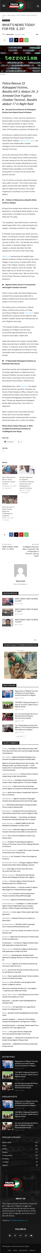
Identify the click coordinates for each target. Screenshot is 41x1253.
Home (4, 15)
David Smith (6, 1044)
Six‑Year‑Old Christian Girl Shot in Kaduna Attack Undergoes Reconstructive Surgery (26, 716)
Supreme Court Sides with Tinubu (15, 991)
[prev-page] (3, 630)
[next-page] (7, 630)
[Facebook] (11, 40)
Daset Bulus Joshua (8, 1025)
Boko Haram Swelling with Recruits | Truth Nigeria (19, 988)
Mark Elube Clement (9, 887)
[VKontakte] (31, 1236)
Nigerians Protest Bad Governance (22, 900)
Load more (19, 736)
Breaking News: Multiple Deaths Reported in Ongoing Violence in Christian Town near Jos (20, 957)
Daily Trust (6, 256)
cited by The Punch (27, 141)
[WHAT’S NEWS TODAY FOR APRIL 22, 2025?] (7, 601)
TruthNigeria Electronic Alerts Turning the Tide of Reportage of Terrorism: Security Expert (31, 551)
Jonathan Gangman (8, 1019)
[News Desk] (3, 34)
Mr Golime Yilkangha (9, 817)
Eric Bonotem (6, 943)
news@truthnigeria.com (19, 1220)
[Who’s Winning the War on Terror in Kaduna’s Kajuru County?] (9, 469)
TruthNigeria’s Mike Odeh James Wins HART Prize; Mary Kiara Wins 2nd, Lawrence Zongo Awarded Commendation (20, 751)
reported (24, 386)
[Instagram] (26, 1236)
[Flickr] (20, 1236)
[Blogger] (10, 1236)
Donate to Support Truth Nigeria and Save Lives (20, 645)
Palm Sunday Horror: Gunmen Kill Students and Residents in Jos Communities (19, 768)
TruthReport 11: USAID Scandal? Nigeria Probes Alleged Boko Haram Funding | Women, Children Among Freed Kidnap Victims (20, 906)
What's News (11, 15)
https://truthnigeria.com (20, 584)
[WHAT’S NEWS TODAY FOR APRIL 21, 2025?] (7, 612)
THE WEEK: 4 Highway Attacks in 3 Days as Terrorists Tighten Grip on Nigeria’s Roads (26, 705)
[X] (16, 40)
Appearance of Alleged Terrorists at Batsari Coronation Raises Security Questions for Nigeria (26, 693)
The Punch (29, 313)
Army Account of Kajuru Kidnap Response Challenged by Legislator (8, 511)
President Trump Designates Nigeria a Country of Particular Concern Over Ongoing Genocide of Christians (20, 844)
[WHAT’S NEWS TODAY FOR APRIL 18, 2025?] (7, 622)
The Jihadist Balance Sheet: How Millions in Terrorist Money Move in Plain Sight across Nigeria (27, 728)
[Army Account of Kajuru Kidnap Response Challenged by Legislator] (9, 499)
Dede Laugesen (7, 1038)
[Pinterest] (21, 40)
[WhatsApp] (26, 40)
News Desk (10, 34)
